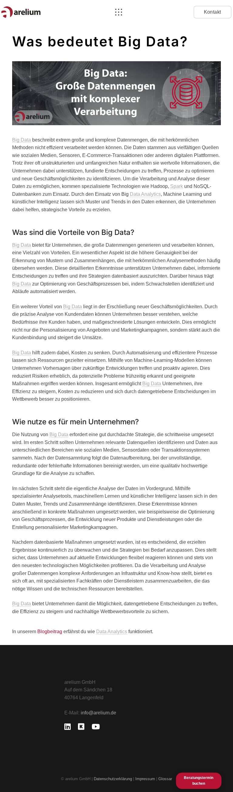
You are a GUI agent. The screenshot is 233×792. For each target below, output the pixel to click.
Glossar (165, 779)
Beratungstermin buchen (198, 781)
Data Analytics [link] (145, 194)
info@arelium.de (98, 712)
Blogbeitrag (49, 631)
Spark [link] (176, 186)
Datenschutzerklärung (113, 779)
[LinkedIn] (67, 726)
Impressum (145, 779)
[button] (118, 12)
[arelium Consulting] (21, 12)
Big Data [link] (21, 139)
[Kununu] (81, 726)
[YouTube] (96, 726)
